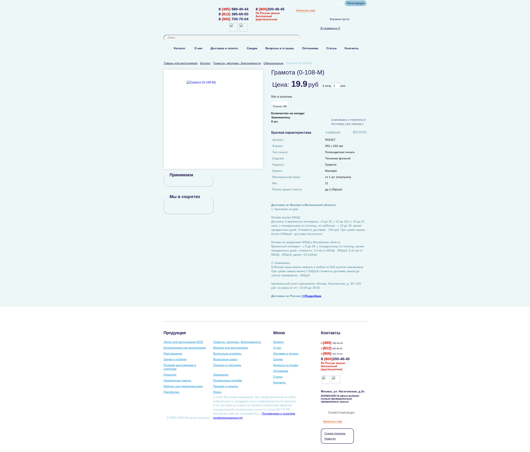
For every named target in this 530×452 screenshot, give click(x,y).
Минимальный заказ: (286, 177)
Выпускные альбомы (227, 353)
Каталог (180, 48)
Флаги (217, 392)
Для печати (359, 131)
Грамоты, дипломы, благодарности (237, 342)
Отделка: (278, 158)
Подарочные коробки (227, 380)
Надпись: (278, 164)
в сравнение (333, 132)
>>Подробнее (311, 296)
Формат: (278, 146)
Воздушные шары (225, 359)
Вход (338, 3)
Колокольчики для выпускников (185, 347)
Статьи (331, 48)
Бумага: (277, 170)
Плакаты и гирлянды (227, 365)
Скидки (252, 48)
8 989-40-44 (233, 9)
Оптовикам (310, 48)
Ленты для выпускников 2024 (183, 342)
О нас (198, 48)
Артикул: (278, 139)
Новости (330, 438)
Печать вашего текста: (287, 189)
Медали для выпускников (230, 347)
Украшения (220, 374)
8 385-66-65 (233, 14)
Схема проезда (334, 433)
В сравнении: (329, 28)
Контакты (352, 48)
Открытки (170, 374)
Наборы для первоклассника (183, 386)
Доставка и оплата (224, 48)
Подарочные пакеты (177, 380)
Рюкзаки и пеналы (225, 386)
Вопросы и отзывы (279, 48)
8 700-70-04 (233, 19)
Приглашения (173, 353)
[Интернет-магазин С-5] (179, 9)
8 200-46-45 (270, 9)
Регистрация (355, 3)
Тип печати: (280, 152)
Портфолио (171, 392)
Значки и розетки (175, 359)
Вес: (275, 183)
